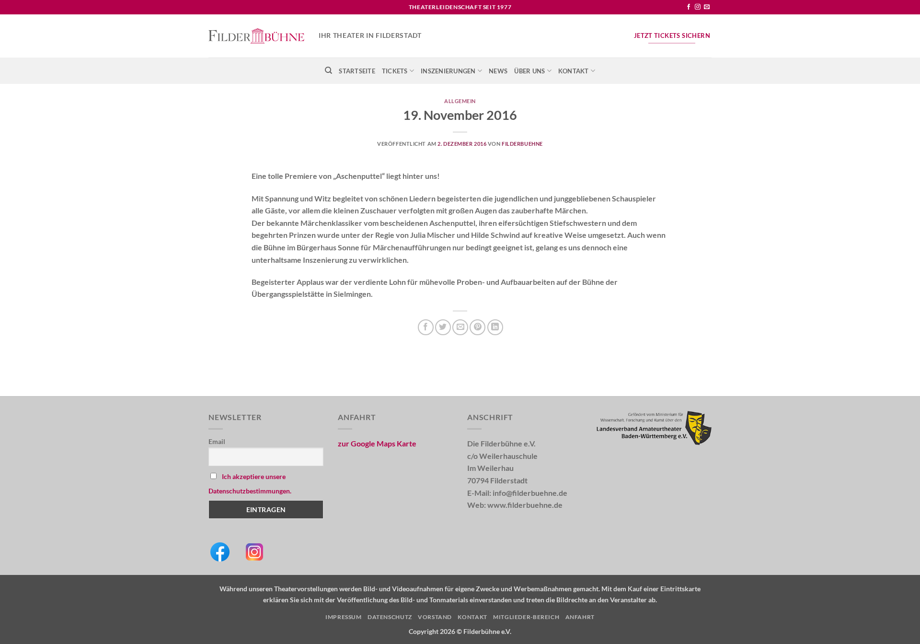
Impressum (343, 617)
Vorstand (435, 617)
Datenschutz (390, 617)
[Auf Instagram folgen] (698, 7)
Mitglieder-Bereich (526, 617)
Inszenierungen (448, 71)
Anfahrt (580, 617)
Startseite (357, 71)
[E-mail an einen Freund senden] (460, 327)
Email (216, 441)
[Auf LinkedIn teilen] (495, 327)
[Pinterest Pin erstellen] (477, 327)
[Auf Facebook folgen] (688, 7)
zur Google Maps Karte (377, 443)
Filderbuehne (522, 144)
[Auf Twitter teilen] (443, 327)
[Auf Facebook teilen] (426, 327)
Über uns (529, 71)
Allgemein (460, 101)
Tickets (395, 71)
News (498, 71)
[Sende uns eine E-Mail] (707, 7)
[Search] (328, 70)
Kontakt (573, 71)
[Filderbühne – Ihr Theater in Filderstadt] (256, 36)
